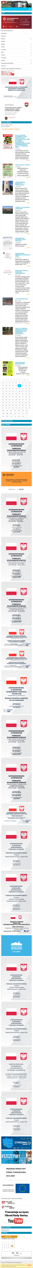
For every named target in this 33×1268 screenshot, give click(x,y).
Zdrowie (3, 55)
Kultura (3, 46)
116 (11, 416)
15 (19, 382)
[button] (31, 39)
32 (16, 388)
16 (22, 382)
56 (6, 397)
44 (26, 391)
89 (26, 405)
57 (9, 397)
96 (19, 408)
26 (26, 385)
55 (3, 397)
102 (11, 410)
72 (29, 399)
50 (16, 394)
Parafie (3, 60)
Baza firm (3, 66)
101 (7, 410)
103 (15, 410)
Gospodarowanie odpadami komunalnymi (11, 68)
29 (6, 388)
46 (3, 394)
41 (16, 391)
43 (22, 391)
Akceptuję (29, 1265)
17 (26, 382)
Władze (3, 44)
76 (12, 402)
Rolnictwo (3, 57)
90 (29, 405)
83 (6, 405)
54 (29, 394)
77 (16, 402)
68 (16, 399)
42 (19, 391)
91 (3, 408)
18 (29, 382)
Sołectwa (3, 36)
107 (3, 413)
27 (29, 385)
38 (6, 391)
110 (15, 413)
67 (12, 399)
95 (16, 408)
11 (6, 382)
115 (7, 416)
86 (16, 405)
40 (12, 391)
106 (27, 410)
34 (22, 388)
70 (22, 399)
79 (22, 402)
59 (16, 397)
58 (12, 397)
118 (19, 416)
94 (12, 408)
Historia (3, 38)
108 (7, 413)
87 (19, 405)
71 (26, 399)
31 (12, 388)
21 (9, 385)
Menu (3, 9)
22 (12, 385)
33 (19, 388)
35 (26, 388)
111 (19, 413)
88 (22, 405)
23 (16, 385)
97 (22, 408)
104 (19, 410)
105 (23, 410)
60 (19, 397)
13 (12, 382)
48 (9, 394)
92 (6, 408)
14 (16, 382)
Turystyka (3, 49)
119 (23, 416)
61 (22, 397)
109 (11, 413)
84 (9, 405)
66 (9, 399)
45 (29, 391)
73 (3, 402)
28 (3, 388)
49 (12, 394)
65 (6, 399)
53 (26, 394)
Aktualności (4, 33)
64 (3, 399)
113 (27, 413)
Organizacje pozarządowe (7, 63)
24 (19, 385)
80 (26, 402)
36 (29, 388)
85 (12, 405)
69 (19, 399)
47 (6, 394)
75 (9, 402)
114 (3, 416)
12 (9, 382)
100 (3, 410)
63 (29, 397)
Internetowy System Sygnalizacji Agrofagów (11, 1198)
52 (22, 394)
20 (6, 385)
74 (6, 402)
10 (3, 382)
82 (3, 405)
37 (3, 391)
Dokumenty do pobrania (7, 30)
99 (29, 408)
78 (19, 402)
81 (29, 402)
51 (19, 394)
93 (9, 408)
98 (26, 408)
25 (22, 385)
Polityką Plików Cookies (11, 1266)
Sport (2, 52)
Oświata (3, 41)
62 (26, 397)
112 (23, 413)
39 (9, 391)
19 (3, 385)
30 (9, 388)
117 (15, 416)
